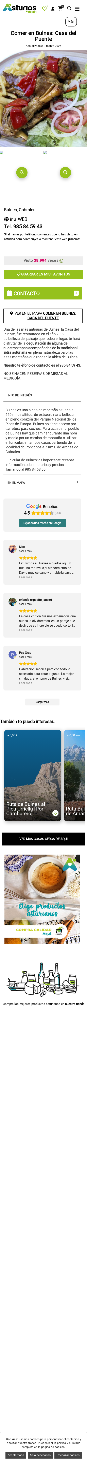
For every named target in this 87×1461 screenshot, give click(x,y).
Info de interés (19, 395)
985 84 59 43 (27, 226)
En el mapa (16, 483)
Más (71, 21)
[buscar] (69, 8)
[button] (21, 172)
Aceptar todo (16, 1455)
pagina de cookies (53, 1446)
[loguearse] (52, 9)
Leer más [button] (25, 577)
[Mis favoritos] (45, 9)
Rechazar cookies (68, 1455)
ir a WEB (18, 219)
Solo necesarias (40, 1455)
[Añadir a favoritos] (55, 813)
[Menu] (77, 9)
